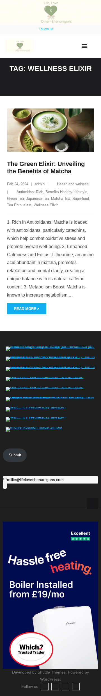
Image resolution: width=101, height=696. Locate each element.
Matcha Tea (60, 198)
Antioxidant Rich (30, 192)
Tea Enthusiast (19, 205)
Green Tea (15, 198)
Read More (25, 309)
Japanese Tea (37, 198)
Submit (15, 455)
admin (40, 184)
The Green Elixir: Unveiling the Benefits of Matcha (46, 167)
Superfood (80, 198)
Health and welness (73, 184)
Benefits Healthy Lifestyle (66, 192)
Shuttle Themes (52, 672)
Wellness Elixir (46, 205)
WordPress (50, 679)
